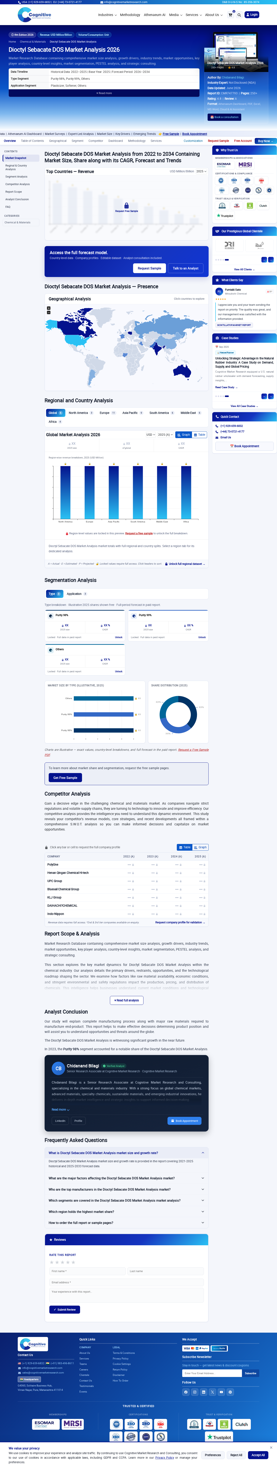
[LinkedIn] (203, 1392)
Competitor (96, 141)
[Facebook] (186, 1392)
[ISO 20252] (261, 180)
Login (254, 14)
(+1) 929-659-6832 (232, 426)
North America (80, 413)
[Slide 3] (221, 260)
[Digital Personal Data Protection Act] (269, 190)
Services (192, 14)
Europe (107, 413)
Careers (83, 1369)
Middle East (190, 413)
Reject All (236, 1455)
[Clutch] (263, 205)
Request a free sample (139, 533)
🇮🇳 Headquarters (29, 1379)
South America (161, 413)
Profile (78, 1121)
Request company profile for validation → (180, 922)
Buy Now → (266, 141)
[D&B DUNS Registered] (194, 1424)
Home (12, 41)
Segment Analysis (16, 176)
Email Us (226, 437)
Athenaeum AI (154, 14)
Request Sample (218, 141)
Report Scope (13, 192)
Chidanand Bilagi (233, 77)
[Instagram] (194, 1392)
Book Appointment (160, 134)
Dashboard (115, 141)
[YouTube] (221, 1392)
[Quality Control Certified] (131, 1436)
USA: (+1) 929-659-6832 (36, 2)
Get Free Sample (65, 777)
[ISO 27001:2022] (234, 180)
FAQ (7, 207)
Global (55, 413)
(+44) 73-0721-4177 (232, 431)
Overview (10, 141)
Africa (55, 422)
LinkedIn (60, 1121)
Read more (59, 1109)
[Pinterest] (230, 1392)
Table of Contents (32, 141)
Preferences (213, 1455)
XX (73, 443)
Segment (77, 141)
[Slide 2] (218, 260)
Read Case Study (224, 387)
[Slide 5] (227, 260)
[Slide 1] (216, 260)
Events (83, 1391)
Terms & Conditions (124, 1352)
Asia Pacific (132, 413)
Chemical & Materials (33, 41)
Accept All (258, 1455)
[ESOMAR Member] (225, 165)
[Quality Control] (236, 190)
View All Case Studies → (244, 406)
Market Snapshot (15, 158)
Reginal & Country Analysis (16, 167)
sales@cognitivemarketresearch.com (43, 1372)
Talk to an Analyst (185, 268)
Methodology (130, 14)
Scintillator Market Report (234, 325)
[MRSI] (245, 165)
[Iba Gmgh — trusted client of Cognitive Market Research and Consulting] (259, 245)
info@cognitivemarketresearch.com (125, 2)
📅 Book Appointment (244, 446)
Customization (193, 141)
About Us (212, 14)
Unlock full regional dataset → (187, 564)
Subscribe (250, 1373)
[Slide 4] (223, 260)
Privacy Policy (164, 1458)
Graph (186, 435)
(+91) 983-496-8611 (62, 1363)
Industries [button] (105, 14)
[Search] (239, 14)
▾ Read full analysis (126, 1000)
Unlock (118, 637)
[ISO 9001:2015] (221, 180)
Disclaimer (119, 1375)
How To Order (120, 1380)
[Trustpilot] (225, 215)
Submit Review (65, 1309)
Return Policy (120, 1369)
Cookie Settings (122, 1364)
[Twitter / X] (212, 1392)
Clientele (84, 1375)
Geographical (57, 141)
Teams (83, 1364)
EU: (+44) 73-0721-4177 (67, 2)
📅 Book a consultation (224, 117)
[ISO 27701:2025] (247, 180)
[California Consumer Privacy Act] (258, 190)
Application (76, 594)
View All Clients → (244, 269)
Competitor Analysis (17, 184)
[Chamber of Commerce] (237, 205)
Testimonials (86, 1386)
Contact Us (25, 1355)
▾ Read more (104, 93)
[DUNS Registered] (222, 205)
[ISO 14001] (222, 190)
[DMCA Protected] (250, 205)
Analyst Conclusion (17, 199)
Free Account (243, 141)
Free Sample (137, 134)
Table (201, 435)
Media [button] (174, 14)
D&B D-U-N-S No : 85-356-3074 (240, 2)
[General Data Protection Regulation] (248, 190)
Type (54, 594)
